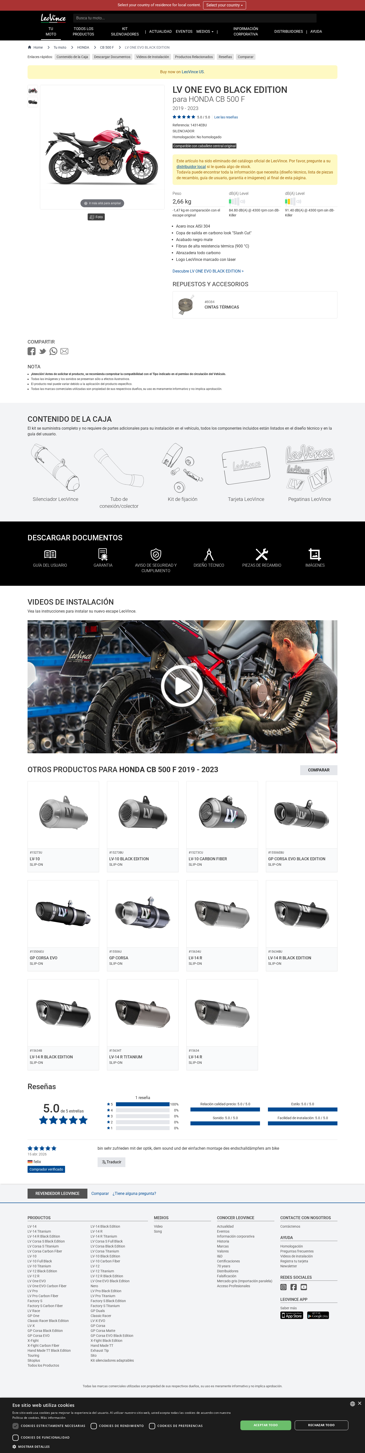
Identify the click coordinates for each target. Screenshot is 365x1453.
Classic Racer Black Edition (48, 1321)
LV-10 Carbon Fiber (105, 1261)
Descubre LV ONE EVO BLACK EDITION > (208, 271)
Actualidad (225, 1226)
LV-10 (32, 1256)
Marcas (223, 1246)
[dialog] (182, 1425)
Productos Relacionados (194, 57)
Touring (33, 1355)
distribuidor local (191, 166)
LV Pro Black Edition (106, 1291)
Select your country (223, 5)
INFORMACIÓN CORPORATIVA (245, 31)
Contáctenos (290, 1226)
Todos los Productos (43, 1365)
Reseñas (225, 57)
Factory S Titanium (105, 1306)
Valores (223, 1251)
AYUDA (316, 32)
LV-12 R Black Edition (107, 1276)
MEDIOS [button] (203, 32)
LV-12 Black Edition (42, 1271)
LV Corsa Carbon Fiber (45, 1251)
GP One (33, 1316)
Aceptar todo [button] (266, 1425)
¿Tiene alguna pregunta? (134, 1193)
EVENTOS (184, 32)
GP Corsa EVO (39, 1336)
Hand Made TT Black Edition (49, 1350)
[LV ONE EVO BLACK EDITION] (33, 90)
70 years (223, 1266)
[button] (122, 1446)
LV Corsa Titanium (105, 1251)
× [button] (359, 1403)
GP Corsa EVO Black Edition (112, 1336)
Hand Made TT (102, 1346)
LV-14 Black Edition (105, 1226)
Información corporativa (236, 1236)
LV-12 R (33, 1276)
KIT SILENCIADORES (125, 31)
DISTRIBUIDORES (288, 32)
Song (158, 1231)
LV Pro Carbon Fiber (43, 1296)
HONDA (83, 47)
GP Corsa (98, 1326)
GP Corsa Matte (103, 1331)
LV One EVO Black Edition (110, 1281)
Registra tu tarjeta (294, 1261)
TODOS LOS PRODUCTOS (83, 31)
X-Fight (33, 1341)
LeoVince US (193, 71)
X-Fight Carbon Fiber (43, 1346)
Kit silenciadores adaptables (112, 1360)
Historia (223, 1241)
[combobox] (352, 1403)
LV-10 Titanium (39, 1266)
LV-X (31, 1326)
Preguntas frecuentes (297, 1251)
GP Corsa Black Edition (45, 1331)
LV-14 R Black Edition (44, 1236)
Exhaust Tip (100, 1350)
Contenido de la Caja (72, 57)
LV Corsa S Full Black (107, 1241)
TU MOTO (51, 31)
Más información (53, 1418)
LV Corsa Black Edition (108, 1246)
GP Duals (98, 1311)
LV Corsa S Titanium (43, 1246)
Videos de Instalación (152, 57)
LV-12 (95, 1266)
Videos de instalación (296, 1256)
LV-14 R (97, 1231)
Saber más (288, 1308)
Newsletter (288, 1266)
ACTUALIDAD (160, 32)
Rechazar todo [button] (321, 1425)
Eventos (223, 1231)
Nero (94, 1286)
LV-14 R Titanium (104, 1236)
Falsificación (226, 1276)
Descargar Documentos (112, 57)
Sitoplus (34, 1360)
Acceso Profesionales (233, 1286)
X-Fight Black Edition (106, 1341)
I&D (219, 1256)
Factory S (35, 1301)
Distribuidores (227, 1271)
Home (38, 47)
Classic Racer (101, 1316)
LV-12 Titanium (102, 1271)
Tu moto (60, 47)
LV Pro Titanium (103, 1296)
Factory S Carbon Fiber (45, 1306)
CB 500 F (107, 47)
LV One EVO (37, 1281)
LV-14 (32, 1226)
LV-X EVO (98, 1321)
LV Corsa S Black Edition (46, 1241)
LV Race (34, 1311)
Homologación (291, 1246)
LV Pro (33, 1291)
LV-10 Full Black (40, 1261)
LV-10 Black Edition (105, 1256)
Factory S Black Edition (108, 1301)
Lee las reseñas (226, 117)
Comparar (246, 57)
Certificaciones (228, 1261)
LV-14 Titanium (39, 1231)
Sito (94, 1355)
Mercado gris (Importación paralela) (244, 1281)
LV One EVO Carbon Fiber (47, 1286)
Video (158, 1226)
